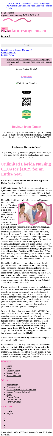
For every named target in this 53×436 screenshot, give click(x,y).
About (15, 3)
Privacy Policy (13, 397)
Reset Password (37, 6)
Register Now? (7, 55)
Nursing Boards (13, 373)
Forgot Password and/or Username (28, 4)
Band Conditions (14, 375)
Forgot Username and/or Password (28, 60)
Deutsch (12, 15)
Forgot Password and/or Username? (16, 50)
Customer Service (14, 387)
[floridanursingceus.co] (17, 26)
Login (9, 8)
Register (48, 6)
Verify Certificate (14, 402)
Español (4, 15)
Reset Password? (8, 52)
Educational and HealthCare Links (21, 389)
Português (20, 15)
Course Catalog (37, 3)
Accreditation (24, 3)
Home (9, 3)
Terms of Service (14, 399)
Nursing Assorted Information (19, 392)
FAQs (9, 394)
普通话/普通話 (32, 15)
